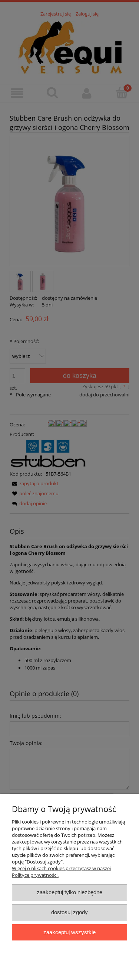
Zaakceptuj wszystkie (69, 932)
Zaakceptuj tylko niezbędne (69, 892)
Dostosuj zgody (69, 912)
